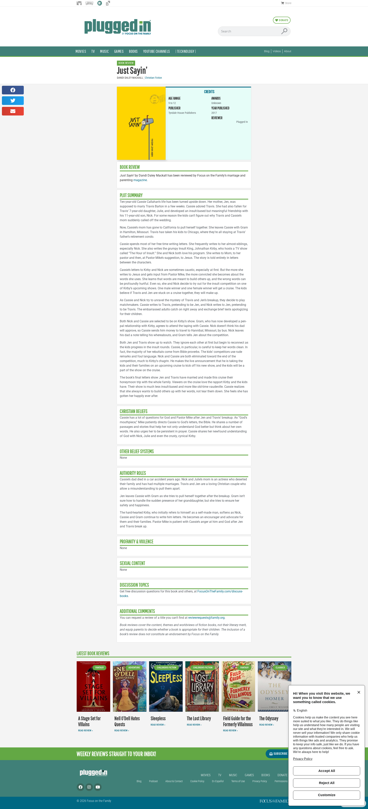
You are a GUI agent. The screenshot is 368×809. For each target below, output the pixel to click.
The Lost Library (199, 718)
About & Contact (174, 781)
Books (133, 51)
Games (119, 51)
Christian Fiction (153, 77)
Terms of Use (238, 781)
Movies (81, 51)
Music (104, 51)
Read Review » (85, 730)
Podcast (153, 781)
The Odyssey (268, 718)
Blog (139, 781)
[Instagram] (89, 787)
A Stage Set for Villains (89, 721)
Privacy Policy (259, 781)
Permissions (281, 781)
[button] (13, 90)
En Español (218, 781)
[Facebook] (80, 787)
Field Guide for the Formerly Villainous (238, 721)
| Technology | (185, 51)
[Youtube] (98, 787)
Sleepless (158, 718)
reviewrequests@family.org (206, 617)
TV (93, 51)
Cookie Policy (197, 781)
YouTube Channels (156, 51)
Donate (283, 775)
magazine (140, 180)
